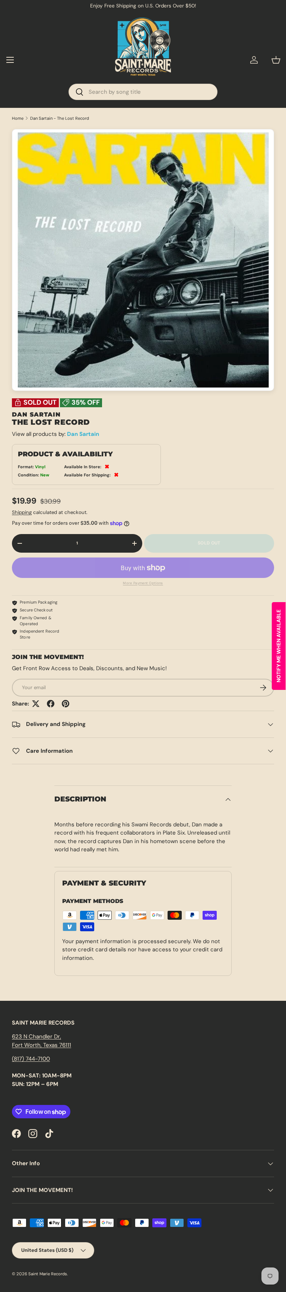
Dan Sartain (83, 434)
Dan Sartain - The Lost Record (59, 118)
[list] (143, 260)
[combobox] (143, 92)
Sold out (209, 543)
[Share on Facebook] (50, 703)
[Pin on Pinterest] (65, 703)
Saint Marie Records (47, 1273)
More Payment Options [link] (143, 583)
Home (17, 118)
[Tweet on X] (35, 703)
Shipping (22, 512)
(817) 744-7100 (31, 1059)
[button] (276, 60)
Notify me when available (278, 646)
